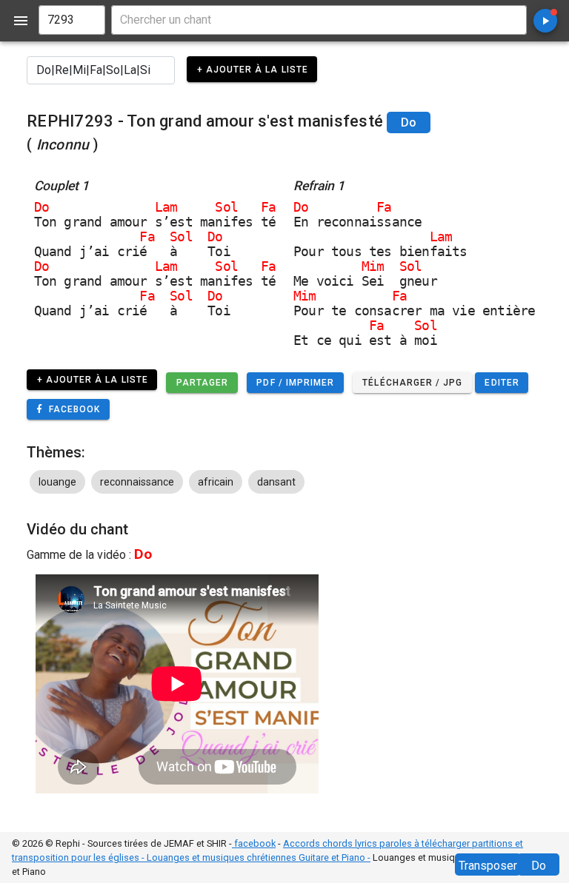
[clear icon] (87, 20)
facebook (254, 843)
